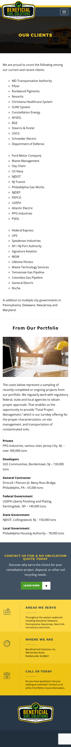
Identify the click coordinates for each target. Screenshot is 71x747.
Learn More (31, 585)
